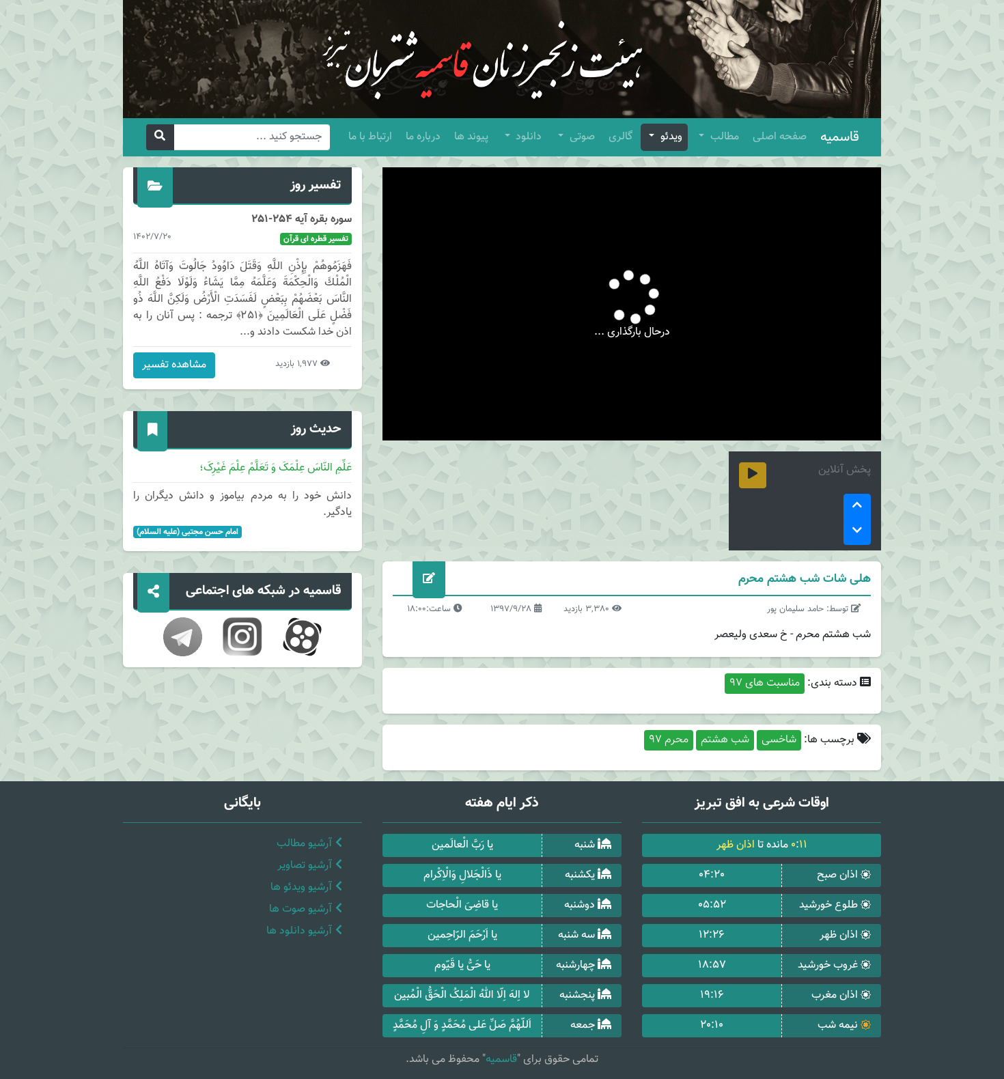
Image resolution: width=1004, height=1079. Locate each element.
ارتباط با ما (370, 136)
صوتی (581, 136)
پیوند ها (471, 136)
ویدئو (670, 136)
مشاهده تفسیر (174, 365)
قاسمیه (839, 137)
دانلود (527, 136)
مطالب (723, 136)
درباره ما (423, 136)
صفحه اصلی (780, 136)
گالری (620, 136)
